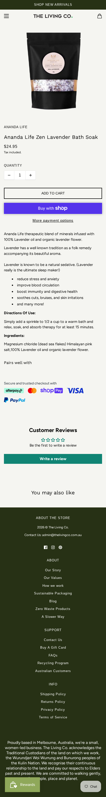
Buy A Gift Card (53, 647)
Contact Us (53, 640)
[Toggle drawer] (6, 16)
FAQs (53, 655)
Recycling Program (53, 663)
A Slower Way (53, 617)
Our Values (53, 578)
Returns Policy (53, 702)
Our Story (53, 570)
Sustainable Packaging (53, 593)
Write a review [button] (53, 458)
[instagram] (53, 547)
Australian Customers (53, 671)
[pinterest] (60, 547)
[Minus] (9, 175)
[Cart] (99, 16)
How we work (53, 586)
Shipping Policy (53, 694)
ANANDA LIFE (16, 127)
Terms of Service (53, 717)
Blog (53, 601)
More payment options (53, 220)
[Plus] (30, 175)
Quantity (13, 165)
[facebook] (45, 547)
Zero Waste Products (53, 609)
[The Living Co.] (53, 16)
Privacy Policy (53, 709)
